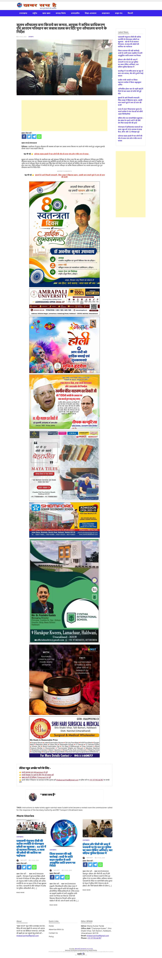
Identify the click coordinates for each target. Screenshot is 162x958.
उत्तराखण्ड (23, 13)
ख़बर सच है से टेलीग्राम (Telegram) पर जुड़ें (36, 777)
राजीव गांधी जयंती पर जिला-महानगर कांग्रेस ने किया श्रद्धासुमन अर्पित (129, 82)
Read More (20, 892)
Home (51, 926)
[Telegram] (34, 136)
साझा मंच (118, 13)
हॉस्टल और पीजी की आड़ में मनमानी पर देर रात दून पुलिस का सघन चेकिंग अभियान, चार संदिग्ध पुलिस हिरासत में (97, 848)
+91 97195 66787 (96, 780)
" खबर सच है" (47, 795)
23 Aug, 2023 (22, 37)
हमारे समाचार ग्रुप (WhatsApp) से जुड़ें (35, 772)
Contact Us (53, 933)
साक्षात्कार (106, 13)
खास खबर (46, 13)
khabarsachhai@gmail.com (67, 780)
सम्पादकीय (75, 13)
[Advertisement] (64, 115)
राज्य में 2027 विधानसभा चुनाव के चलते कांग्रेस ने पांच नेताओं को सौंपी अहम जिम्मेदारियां (130, 111)
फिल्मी (130, 13)
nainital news (56, 807)
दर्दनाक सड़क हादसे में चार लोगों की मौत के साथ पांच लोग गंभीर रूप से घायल (130, 138)
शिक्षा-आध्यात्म (90, 13)
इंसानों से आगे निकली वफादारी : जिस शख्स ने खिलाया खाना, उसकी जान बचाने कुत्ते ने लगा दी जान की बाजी (130, 101)
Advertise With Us (56, 929)
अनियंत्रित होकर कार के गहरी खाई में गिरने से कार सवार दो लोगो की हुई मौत (130, 91)
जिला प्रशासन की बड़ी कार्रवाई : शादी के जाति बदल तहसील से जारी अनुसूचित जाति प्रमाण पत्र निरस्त (62, 860)
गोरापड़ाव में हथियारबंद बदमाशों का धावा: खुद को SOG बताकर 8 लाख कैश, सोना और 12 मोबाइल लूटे (130, 129)
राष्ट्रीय (35, 13)
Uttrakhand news (75, 810)
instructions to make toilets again (36, 807)
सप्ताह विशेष (61, 13)
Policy (51, 936)
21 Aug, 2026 (34, 860)
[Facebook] (24, 136)
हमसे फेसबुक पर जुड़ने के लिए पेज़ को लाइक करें (38, 775)
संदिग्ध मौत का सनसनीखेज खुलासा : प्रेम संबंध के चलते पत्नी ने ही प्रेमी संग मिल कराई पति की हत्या (130, 120)
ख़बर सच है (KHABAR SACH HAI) (84, 949)
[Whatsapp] (39, 136)
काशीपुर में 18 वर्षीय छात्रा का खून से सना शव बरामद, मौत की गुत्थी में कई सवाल (130, 73)
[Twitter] (29, 136)
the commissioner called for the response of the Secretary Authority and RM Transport (64, 808)
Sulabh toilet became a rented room (77, 807)
